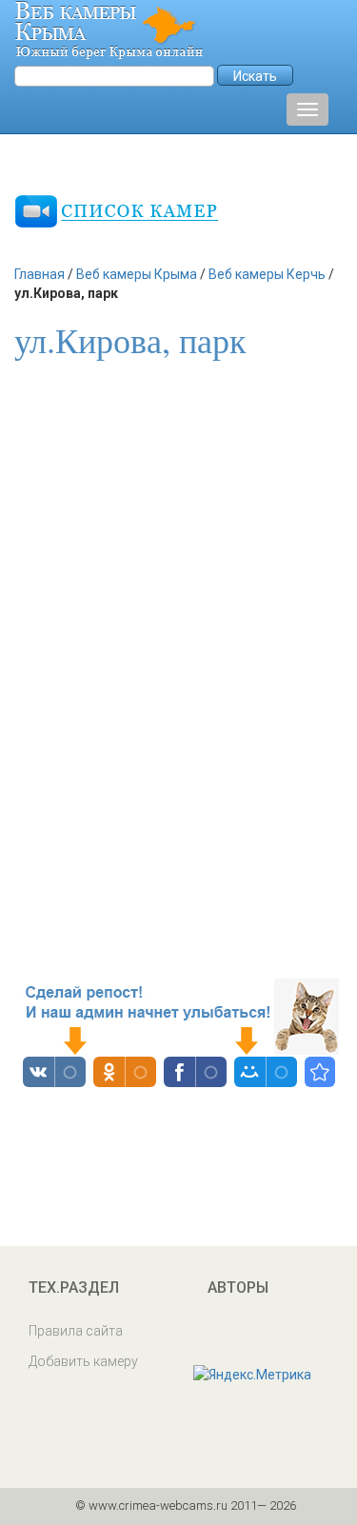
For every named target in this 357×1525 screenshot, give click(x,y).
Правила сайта (76, 1330)
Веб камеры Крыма (136, 274)
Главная (39, 274)
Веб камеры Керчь (267, 274)
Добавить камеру (83, 1361)
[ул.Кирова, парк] (320, 1072)
